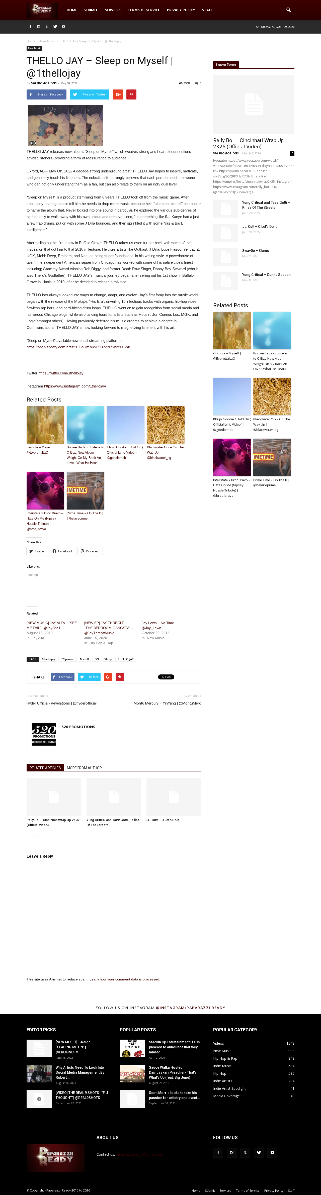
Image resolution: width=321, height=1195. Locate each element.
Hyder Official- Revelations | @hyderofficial (62, 703)
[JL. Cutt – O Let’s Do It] (173, 797)
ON (97, 659)
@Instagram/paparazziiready (190, 1007)
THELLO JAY (126, 659)
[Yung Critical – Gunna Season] (225, 281)
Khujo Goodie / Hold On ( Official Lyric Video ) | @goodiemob (125, 452)
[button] (288, 10)
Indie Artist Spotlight (229, 1088)
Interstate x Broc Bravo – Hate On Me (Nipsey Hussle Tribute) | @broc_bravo (45, 521)
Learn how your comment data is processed (124, 979)
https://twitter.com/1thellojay (61, 373)
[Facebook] (30, 27)
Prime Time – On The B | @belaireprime (85, 515)
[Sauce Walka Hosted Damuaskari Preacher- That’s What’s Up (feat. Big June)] (132, 1073)
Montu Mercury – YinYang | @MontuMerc (167, 703)
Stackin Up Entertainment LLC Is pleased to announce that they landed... (174, 1047)
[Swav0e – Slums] (225, 257)
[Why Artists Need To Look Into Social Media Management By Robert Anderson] (39, 1073)
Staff (207, 10)
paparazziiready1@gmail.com (139, 1154)
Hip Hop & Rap (225, 1058)
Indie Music (222, 1065)
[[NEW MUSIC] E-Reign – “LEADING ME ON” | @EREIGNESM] (39, 1048)
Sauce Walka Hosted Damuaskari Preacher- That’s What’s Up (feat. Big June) (173, 1072)
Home (72, 10)
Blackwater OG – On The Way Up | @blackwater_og (165, 452)
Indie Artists (222, 1080)
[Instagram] (38, 27)
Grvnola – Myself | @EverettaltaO (40, 449)
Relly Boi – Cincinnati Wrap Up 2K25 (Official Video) (248, 143)
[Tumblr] (47, 27)
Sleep (108, 659)
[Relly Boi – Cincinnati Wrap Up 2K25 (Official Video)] (54, 797)
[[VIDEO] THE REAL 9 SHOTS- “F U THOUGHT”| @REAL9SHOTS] (39, 1099)
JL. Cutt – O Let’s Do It (162, 820)
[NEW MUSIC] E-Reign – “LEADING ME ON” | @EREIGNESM (75, 1047)
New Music (34, 48)
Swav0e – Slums (255, 251)
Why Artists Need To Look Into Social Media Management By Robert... (80, 1072)
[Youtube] (63, 27)
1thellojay (48, 659)
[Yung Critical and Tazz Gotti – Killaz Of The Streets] (114, 797)
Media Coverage (226, 1095)
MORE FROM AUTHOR (84, 768)
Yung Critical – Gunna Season (266, 275)
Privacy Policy (181, 10)
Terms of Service (144, 10)
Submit (91, 10)
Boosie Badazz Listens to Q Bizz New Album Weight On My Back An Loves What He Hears (85, 455)
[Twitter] (55, 27)
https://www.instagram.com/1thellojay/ (75, 386)
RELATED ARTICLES (45, 768)
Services (113, 10)
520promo (67, 659)
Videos (218, 1043)
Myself (84, 659)
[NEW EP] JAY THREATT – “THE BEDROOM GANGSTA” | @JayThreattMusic (108, 628)
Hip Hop (219, 1073)
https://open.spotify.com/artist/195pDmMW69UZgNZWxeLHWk (78, 347)
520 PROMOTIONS (44, 83)
